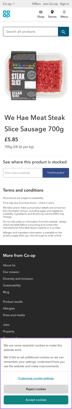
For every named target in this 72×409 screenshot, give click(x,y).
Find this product (55, 172)
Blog (6, 292)
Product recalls (13, 301)
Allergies (9, 308)
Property (8, 331)
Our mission (11, 272)
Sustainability (12, 285)
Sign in (64, 4)
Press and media (14, 315)
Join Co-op (50, 4)
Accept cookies (35, 400)
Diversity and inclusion (18, 278)
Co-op (7, 4)
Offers (36, 4)
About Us (9, 265)
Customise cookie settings (36, 378)
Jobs (6, 324)
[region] (36, 373)
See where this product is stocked (35, 161)
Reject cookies (36, 389)
